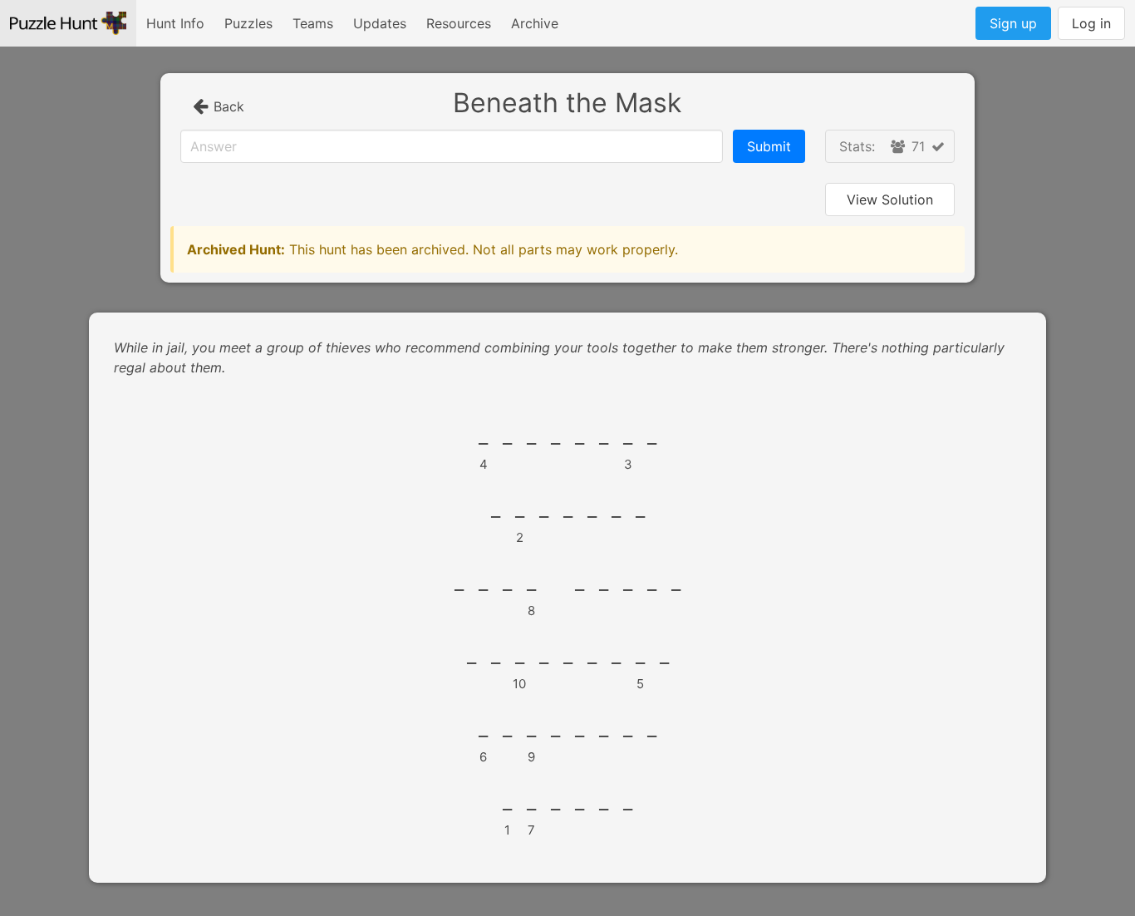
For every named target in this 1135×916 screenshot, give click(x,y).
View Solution (890, 199)
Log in (1091, 23)
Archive (534, 23)
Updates (379, 23)
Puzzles (248, 23)
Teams (312, 23)
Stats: (882, 146)
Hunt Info (175, 23)
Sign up (1013, 23)
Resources (458, 23)
